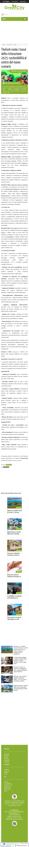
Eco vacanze (7, 786)
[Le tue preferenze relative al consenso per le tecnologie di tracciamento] (21, 845)
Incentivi (6, 781)
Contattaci (6, 760)
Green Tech (7, 789)
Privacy (6, 757)
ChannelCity (15, 1)
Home (4, 19)
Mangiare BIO (7, 788)
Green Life (9, 44)
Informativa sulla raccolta (6, 845)
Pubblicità (6, 758)
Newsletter (6, 762)
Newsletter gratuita (16, 460)
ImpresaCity (23, 1)
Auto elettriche (7, 783)
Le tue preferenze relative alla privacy (12, 843)
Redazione (7, 754)
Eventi (5, 791)
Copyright (6, 755)
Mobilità (6, 772)
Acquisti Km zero (8, 785)
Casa (5, 774)
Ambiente (6, 769)
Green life (6, 467)
